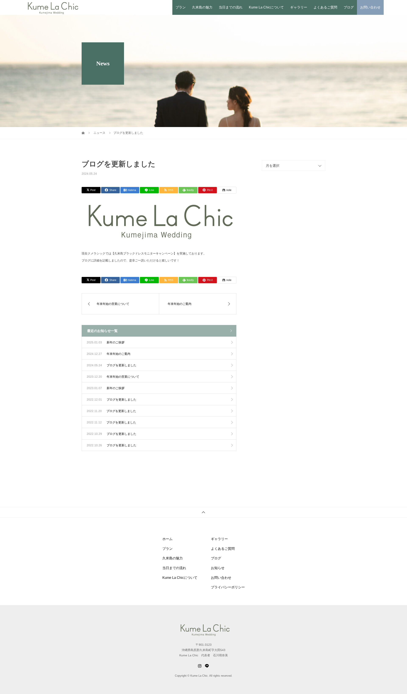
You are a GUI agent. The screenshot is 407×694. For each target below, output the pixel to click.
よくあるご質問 (325, 7)
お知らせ (217, 568)
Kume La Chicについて (266, 7)
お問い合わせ (370, 7)
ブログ (349, 7)
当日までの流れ (231, 7)
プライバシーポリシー (228, 587)
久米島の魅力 (202, 7)
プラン (181, 7)
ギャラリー (298, 7)
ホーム (167, 539)
